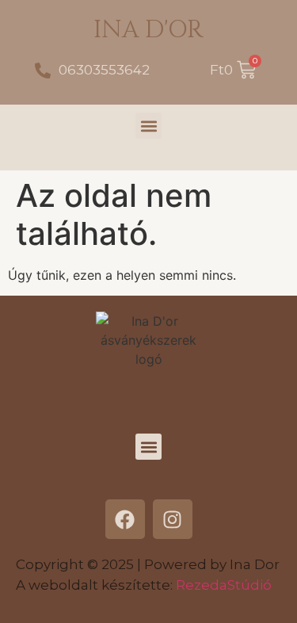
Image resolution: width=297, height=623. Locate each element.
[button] (148, 126)
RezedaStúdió (224, 585)
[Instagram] (172, 519)
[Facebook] (125, 519)
